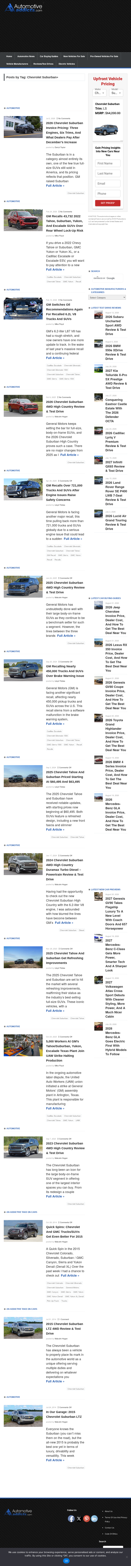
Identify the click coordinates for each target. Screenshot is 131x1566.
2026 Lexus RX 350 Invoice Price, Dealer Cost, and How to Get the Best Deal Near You (116, 658)
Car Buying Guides (49, 56)
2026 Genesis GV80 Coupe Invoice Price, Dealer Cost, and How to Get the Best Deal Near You (115, 695)
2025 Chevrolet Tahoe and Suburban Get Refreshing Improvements (65, 958)
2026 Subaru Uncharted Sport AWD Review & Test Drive (115, 325)
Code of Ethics (111, 1533)
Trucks (64, 1300)
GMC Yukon (68, 281)
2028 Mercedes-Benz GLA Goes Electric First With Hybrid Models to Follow (116, 1041)
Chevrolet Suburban (76, 193)
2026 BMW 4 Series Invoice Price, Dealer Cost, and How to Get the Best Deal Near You (116, 775)
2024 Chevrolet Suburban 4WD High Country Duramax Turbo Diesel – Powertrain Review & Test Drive (64, 869)
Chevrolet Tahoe (54, 281)
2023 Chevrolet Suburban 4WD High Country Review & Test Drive (65, 1148)
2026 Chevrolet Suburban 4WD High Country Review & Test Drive (65, 406)
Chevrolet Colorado (55, 1283)
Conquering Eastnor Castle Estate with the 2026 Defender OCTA (116, 410)
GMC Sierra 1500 (66, 378)
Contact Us (109, 1527)
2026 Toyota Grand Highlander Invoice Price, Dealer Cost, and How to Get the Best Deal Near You (115, 735)
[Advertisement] (86, 28)
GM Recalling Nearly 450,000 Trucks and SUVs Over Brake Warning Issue (65, 671)
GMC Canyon (52, 1291)
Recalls (58, 559)
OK (66, 1561)
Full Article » (55, 185)
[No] (126, 1557)
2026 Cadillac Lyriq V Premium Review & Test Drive (115, 441)
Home (9, 56)
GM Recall (51, 555)
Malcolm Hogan (61, 416)
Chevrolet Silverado (72, 365)
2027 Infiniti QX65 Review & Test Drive (115, 466)
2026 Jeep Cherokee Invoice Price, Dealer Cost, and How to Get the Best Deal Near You (115, 620)
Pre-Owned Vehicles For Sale (104, 56)
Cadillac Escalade (54, 277)
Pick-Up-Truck (53, 1300)
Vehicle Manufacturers (17, 63)
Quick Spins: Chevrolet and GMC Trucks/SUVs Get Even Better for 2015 (64, 1231)
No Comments (64, 118)
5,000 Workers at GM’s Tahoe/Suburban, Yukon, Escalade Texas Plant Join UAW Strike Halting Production (65, 1051)
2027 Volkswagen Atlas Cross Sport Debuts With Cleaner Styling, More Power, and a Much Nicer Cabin (115, 999)
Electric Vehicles (67, 63)
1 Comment (64, 1319)
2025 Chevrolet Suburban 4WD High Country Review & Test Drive (65, 587)
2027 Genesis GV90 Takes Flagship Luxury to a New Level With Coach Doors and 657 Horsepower (116, 913)
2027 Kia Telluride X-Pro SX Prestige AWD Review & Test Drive (116, 379)
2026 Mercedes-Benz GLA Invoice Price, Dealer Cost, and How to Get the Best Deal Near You (115, 814)
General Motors (72, 1287)
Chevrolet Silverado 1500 (57, 369)
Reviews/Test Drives (43, 63)
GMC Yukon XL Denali (74, 1296)
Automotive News (26, 56)
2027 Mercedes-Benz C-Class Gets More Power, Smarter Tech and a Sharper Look (116, 955)
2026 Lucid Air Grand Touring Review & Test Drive (116, 522)
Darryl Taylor (60, 147)
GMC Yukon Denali (55, 1296)
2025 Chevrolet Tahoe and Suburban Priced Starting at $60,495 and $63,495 (65, 776)
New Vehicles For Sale (74, 56)
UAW (78, 1120)
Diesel (81, 930)
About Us (109, 1511)
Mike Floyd (59, 235)
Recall (78, 281)
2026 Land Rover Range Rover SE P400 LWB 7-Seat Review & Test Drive (116, 493)
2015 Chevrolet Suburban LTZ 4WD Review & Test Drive (64, 1328)
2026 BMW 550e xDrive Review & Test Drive (115, 352)
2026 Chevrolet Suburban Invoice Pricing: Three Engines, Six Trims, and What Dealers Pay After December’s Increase (64, 132)
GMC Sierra (52, 378)
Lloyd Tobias (60, 504)
